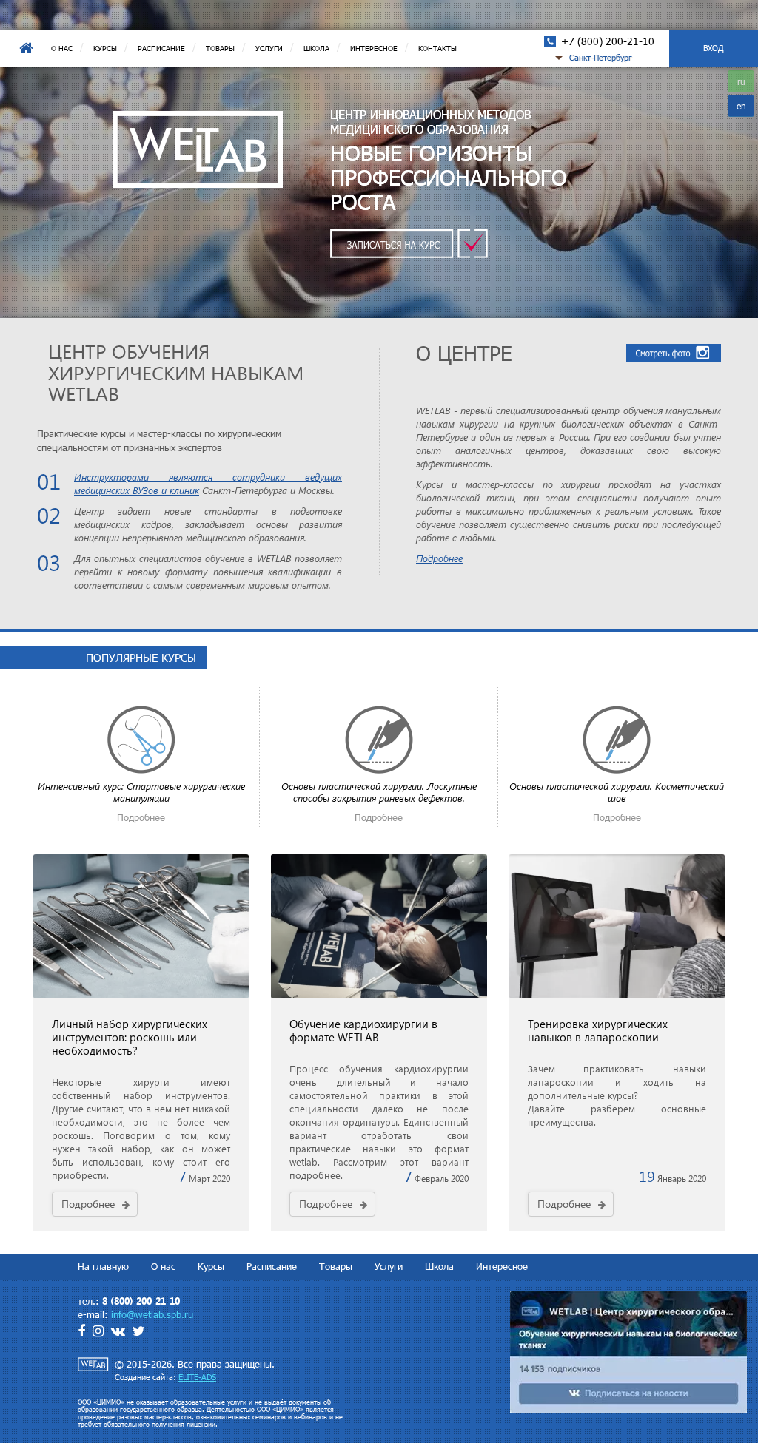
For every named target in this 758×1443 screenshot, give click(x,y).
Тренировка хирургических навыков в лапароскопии (598, 1030)
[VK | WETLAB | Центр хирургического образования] (628, 1350)
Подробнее (439, 558)
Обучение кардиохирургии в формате (363, 1030)
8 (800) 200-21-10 (141, 1300)
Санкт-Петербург (600, 57)
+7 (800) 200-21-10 (607, 41)
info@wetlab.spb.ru (152, 1314)
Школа (316, 48)
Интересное (374, 48)
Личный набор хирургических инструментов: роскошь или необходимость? (129, 1037)
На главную (26, 48)
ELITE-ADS (197, 1377)
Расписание (161, 48)
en (741, 106)
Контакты (437, 48)
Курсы (105, 48)
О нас (62, 48)
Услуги (269, 48)
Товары (220, 48)
